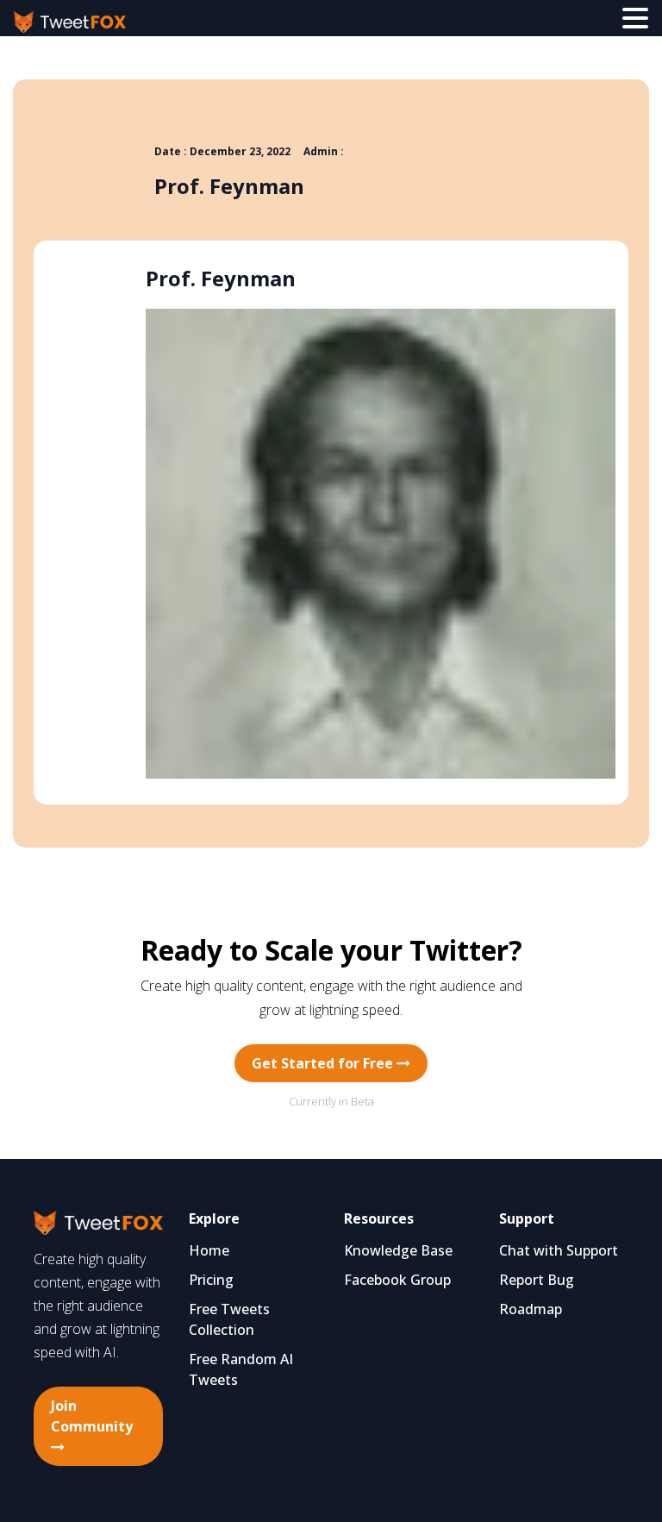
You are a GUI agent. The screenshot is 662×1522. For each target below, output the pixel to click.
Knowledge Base (398, 1250)
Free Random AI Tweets (241, 1369)
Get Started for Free (324, 1063)
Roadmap (530, 1309)
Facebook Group (397, 1279)
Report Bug (536, 1279)
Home (209, 1250)
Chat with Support (558, 1250)
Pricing (211, 1279)
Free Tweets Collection (229, 1319)
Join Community (92, 1416)
